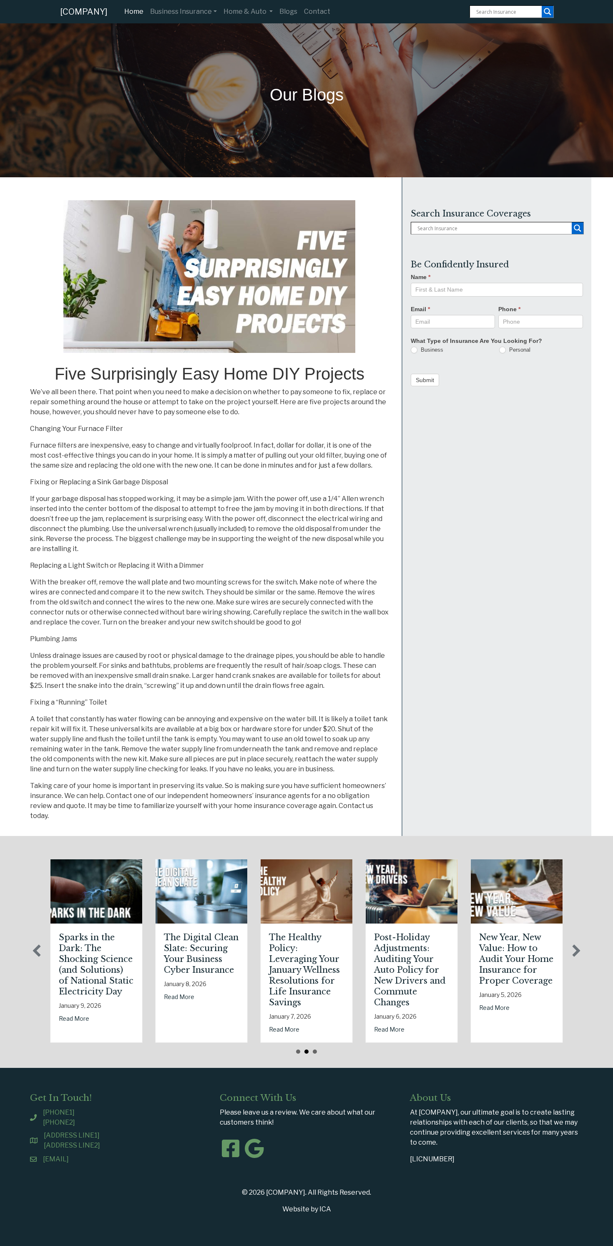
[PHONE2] (59, 1122)
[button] (36, 950)
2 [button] (306, 1052)
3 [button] (315, 1052)
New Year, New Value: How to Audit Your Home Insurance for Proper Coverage (516, 959)
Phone (509, 308)
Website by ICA (306, 1209)
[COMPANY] (84, 12)
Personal (518, 349)
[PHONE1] (59, 1112)
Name (420, 277)
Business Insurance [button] (181, 11)
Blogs (288, 11)
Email (420, 308)
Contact (317, 11)
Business (431, 349)
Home (135, 11)
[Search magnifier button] (547, 12)
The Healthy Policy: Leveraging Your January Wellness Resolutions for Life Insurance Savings (304, 969)
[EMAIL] (56, 1159)
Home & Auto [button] (246, 11)
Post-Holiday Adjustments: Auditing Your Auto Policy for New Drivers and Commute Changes (410, 969)
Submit (425, 379)
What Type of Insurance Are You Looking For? (476, 340)
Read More (74, 1018)
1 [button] (298, 1052)
